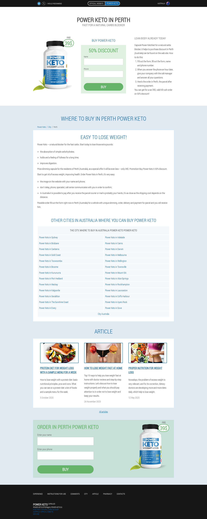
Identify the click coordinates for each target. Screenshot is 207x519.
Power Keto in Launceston (116, 290)
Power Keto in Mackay (48, 284)
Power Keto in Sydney (48, 237)
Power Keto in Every (47, 307)
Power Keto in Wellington (116, 260)
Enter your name (44, 435)
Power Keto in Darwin (114, 249)
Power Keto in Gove (113, 307)
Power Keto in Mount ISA (115, 272)
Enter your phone (44, 449)
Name (86, 57)
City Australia (103, 313)
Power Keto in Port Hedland (51, 278)
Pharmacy (107, 494)
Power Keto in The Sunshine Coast (53, 302)
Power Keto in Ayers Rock (116, 302)
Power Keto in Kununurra (50, 272)
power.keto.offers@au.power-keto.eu (47, 507)
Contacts (121, 494)
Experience (38, 494)
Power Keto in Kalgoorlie (49, 290)
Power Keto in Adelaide (115, 237)
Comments (75, 494)
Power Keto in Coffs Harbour (117, 296)
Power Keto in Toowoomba (50, 260)
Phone (86, 69)
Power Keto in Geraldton (49, 296)
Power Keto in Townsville (115, 266)
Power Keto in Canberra (49, 249)
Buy (103, 87)
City (86, 494)
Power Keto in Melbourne (116, 254)
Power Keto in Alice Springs (117, 278)
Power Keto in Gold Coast (50, 254)
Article (95, 494)
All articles (103, 411)
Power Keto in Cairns (114, 243)
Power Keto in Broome (48, 266)
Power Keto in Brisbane (49, 243)
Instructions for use (56, 494)
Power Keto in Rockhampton (117, 284)
